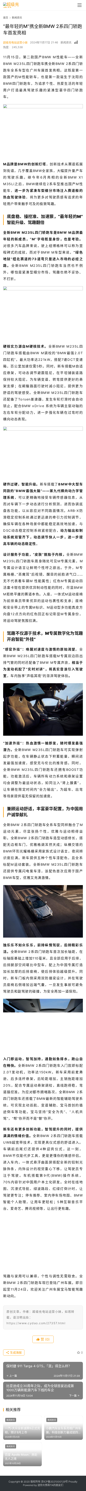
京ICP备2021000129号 (54, 1481)
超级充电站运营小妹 (15, 42)
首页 (5, 17)
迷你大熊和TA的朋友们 (50, 1485)
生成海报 (15, 1352)
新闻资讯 (66, 42)
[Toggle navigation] (79, 5)
